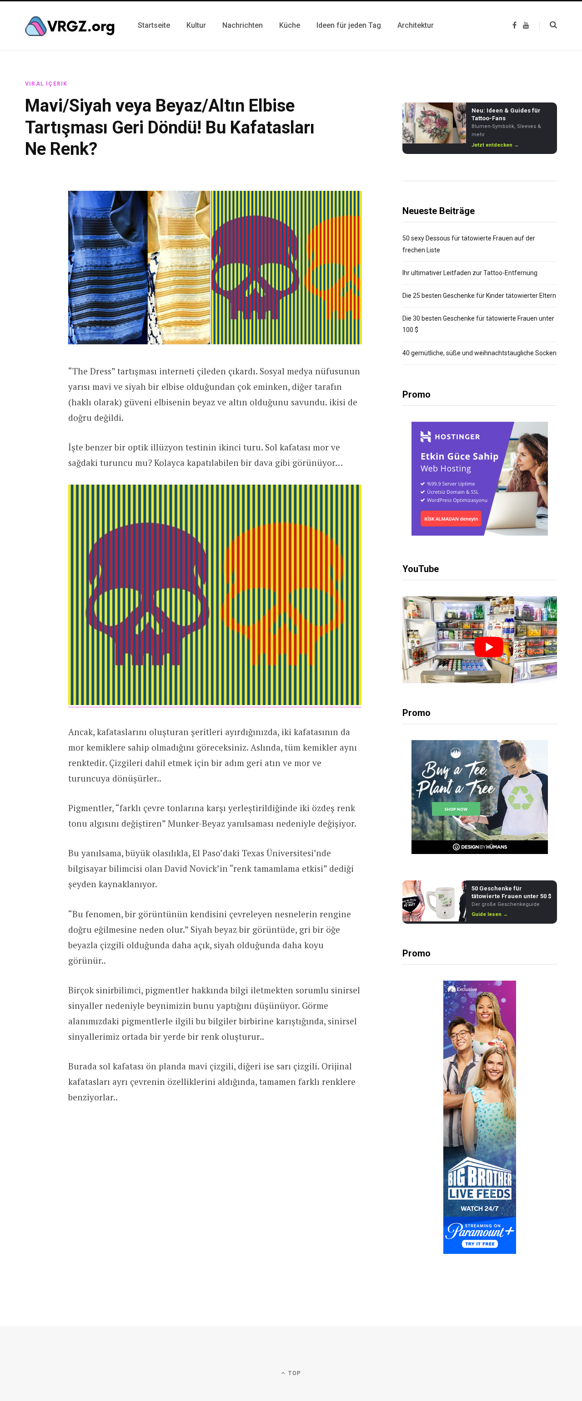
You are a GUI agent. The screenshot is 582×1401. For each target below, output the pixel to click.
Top (293, 1373)
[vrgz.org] (70, 25)
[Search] (548, 25)
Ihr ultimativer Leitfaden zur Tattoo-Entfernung (469, 272)
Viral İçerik (46, 84)
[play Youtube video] (488, 647)
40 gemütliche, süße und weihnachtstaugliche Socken (479, 353)
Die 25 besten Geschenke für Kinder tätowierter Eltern (479, 295)
